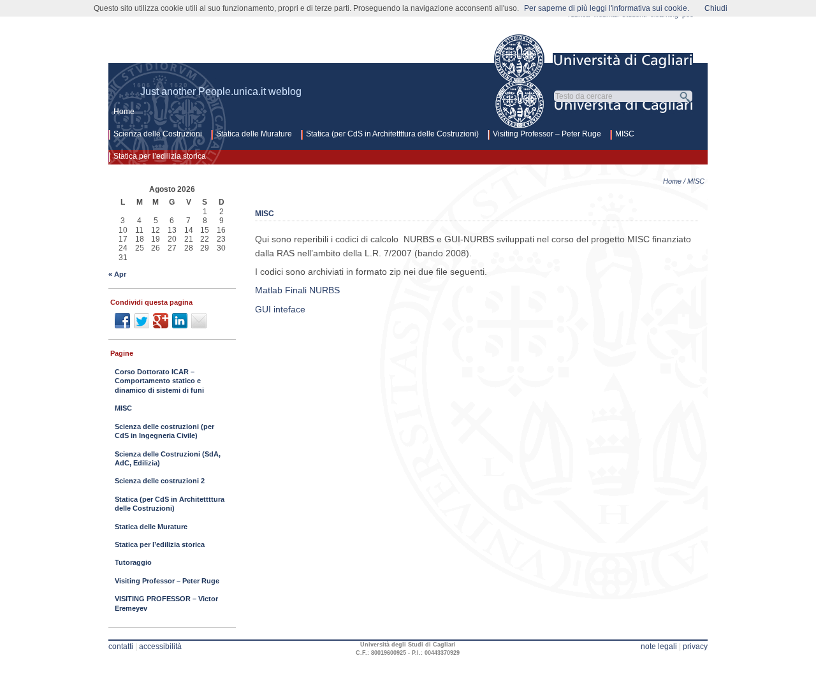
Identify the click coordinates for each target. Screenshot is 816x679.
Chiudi (715, 8)
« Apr (117, 274)
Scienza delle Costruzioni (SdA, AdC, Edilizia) (168, 458)
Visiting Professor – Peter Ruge (547, 133)
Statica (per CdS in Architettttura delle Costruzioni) (392, 133)
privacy (695, 646)
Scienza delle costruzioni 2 (160, 481)
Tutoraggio (133, 562)
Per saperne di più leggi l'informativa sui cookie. (606, 8)
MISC (624, 133)
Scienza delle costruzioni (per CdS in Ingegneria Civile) (164, 431)
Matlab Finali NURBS (297, 290)
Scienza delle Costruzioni (157, 133)
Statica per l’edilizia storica (159, 156)
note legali (659, 646)
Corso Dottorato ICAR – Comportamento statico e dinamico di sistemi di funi (159, 381)
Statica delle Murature (254, 133)
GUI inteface (280, 309)
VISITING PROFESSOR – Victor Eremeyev (166, 603)
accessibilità (160, 646)
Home (124, 111)
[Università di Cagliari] (594, 59)
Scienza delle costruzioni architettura (287, 55)
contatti (120, 646)
